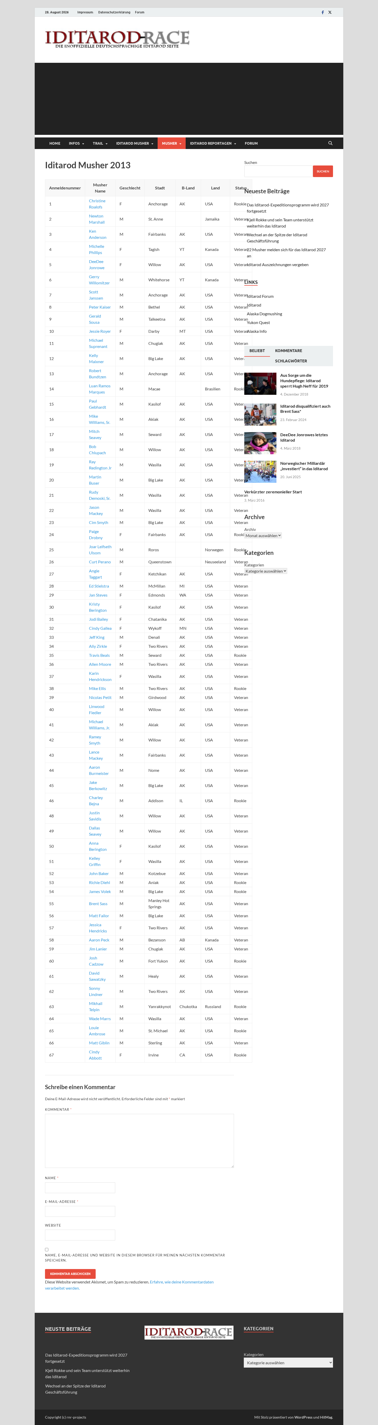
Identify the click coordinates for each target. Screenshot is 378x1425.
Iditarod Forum (260, 296)
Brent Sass (98, 903)
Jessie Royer (100, 331)
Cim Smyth (98, 522)
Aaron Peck (99, 939)
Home (54, 143)
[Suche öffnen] (330, 143)
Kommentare (288, 350)
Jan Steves (98, 594)
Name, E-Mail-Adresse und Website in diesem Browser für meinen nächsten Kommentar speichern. (135, 1257)
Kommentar (58, 1109)
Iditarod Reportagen (211, 143)
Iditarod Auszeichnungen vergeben (278, 264)
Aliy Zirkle (98, 646)
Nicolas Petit (100, 697)
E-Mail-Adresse (61, 1202)
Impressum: (85, 12)
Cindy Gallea (100, 628)
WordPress (303, 1417)
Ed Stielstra (99, 585)
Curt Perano (100, 561)
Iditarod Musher (132, 143)
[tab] (257, 351)
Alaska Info (257, 331)
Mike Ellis (97, 688)
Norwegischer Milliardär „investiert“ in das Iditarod (304, 466)
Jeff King (96, 637)
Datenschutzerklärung (114, 12)
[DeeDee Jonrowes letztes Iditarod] (260, 435)
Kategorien (254, 564)
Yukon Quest (258, 322)
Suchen (250, 162)
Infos (74, 143)
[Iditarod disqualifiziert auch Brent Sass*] (260, 406)
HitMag (326, 1417)
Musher (169, 143)
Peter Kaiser (100, 306)
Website (53, 1225)
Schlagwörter (291, 361)
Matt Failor (99, 915)
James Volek (100, 891)
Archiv (250, 529)
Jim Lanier (98, 948)
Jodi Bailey (98, 619)
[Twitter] (330, 12)
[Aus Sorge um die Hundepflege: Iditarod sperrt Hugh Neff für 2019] (260, 375)
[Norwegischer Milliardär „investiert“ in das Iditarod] (260, 463)
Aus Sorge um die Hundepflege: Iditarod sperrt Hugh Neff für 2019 (304, 380)
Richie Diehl (99, 882)
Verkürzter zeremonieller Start (273, 491)
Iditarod (254, 304)
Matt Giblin (99, 1042)
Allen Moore (100, 664)
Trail (98, 143)
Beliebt (257, 350)
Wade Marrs (100, 1018)
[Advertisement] (189, 99)
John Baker (99, 873)
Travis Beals (99, 655)
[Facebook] (323, 12)
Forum (139, 12)
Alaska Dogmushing (264, 313)
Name (52, 1178)
